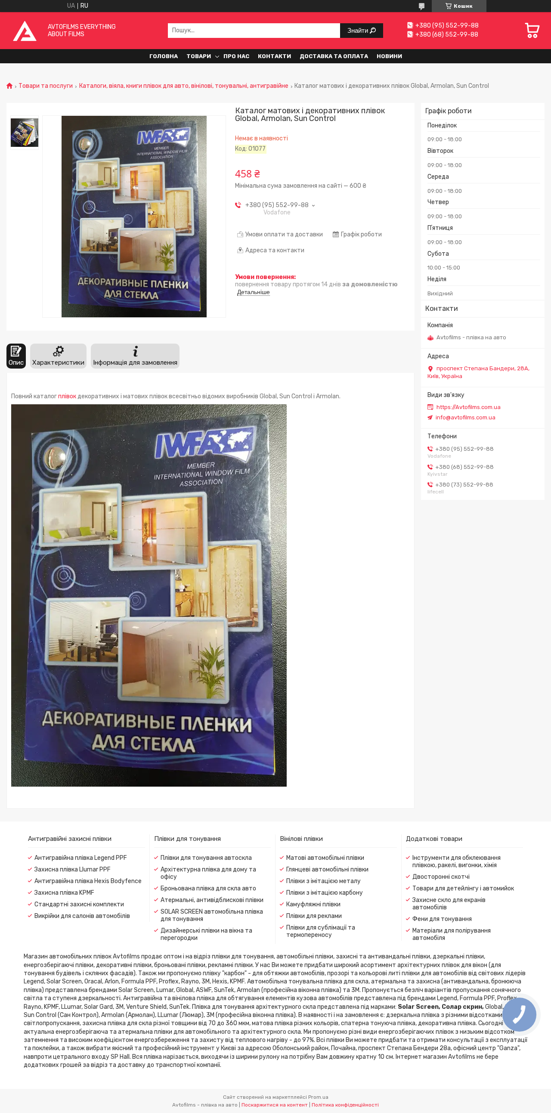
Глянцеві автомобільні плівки (327, 869)
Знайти (358, 30)
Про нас (236, 56)
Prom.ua (318, 1097)
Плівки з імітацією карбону (324, 892)
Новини (389, 56)
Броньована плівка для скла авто (208, 888)
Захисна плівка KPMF (64, 892)
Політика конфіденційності (345, 1105)
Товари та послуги (46, 86)
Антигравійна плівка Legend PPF (80, 858)
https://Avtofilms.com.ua (468, 407)
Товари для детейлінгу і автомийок (463, 888)
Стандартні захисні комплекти (79, 904)
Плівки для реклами (314, 916)
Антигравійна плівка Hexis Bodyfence (88, 881)
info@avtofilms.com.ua (465, 417)
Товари (198, 56)
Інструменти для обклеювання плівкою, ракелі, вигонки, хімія (456, 861)
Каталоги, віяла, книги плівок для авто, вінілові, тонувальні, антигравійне (183, 86)
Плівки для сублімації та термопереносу (320, 931)
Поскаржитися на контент (274, 1105)
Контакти (274, 56)
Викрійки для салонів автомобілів (82, 916)
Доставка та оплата (334, 56)
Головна (163, 56)
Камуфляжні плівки (313, 904)
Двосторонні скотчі (441, 876)
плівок (67, 396)
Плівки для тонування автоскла (206, 858)
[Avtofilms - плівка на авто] (24, 30)
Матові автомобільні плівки (325, 858)
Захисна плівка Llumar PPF (72, 869)
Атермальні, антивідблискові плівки (212, 900)
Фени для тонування (442, 919)
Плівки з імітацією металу (323, 881)
